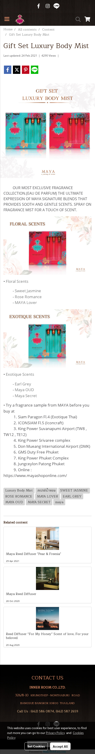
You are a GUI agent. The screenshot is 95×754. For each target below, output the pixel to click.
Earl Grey (23, 384)
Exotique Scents (20, 374)
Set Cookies (36, 746)
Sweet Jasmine (28, 290)
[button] (76, 19)
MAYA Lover (26, 302)
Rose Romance (28, 296)
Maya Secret (26, 395)
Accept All (60, 746)
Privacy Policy (55, 733)
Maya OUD (24, 389)
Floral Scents (17, 281)
